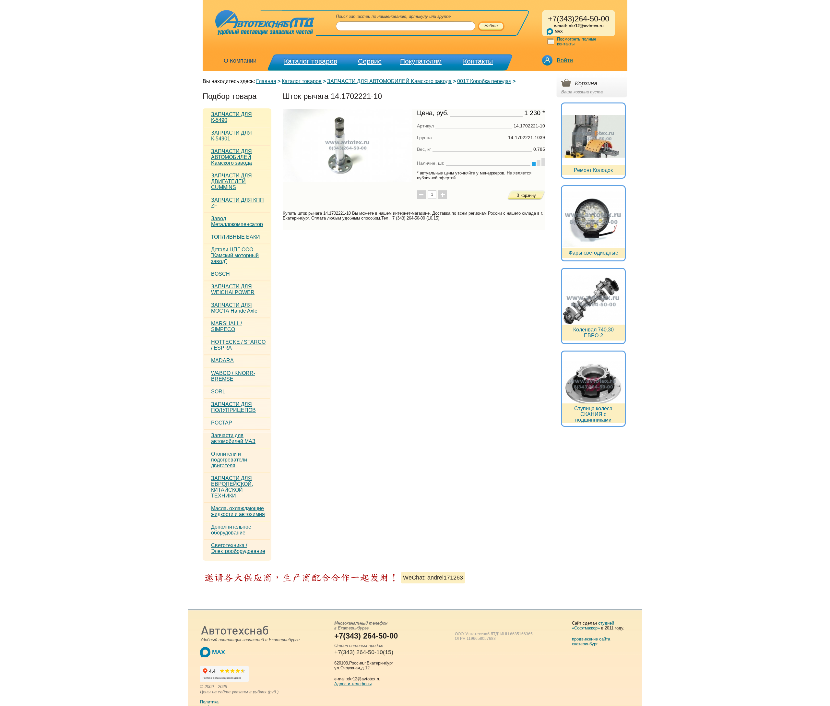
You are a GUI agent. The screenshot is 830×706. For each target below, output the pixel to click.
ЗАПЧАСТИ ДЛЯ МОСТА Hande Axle (234, 308)
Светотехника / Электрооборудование (238, 548)
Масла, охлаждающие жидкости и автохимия (238, 511)
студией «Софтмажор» (593, 625)
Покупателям (421, 61)
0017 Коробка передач (484, 81)
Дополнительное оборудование (231, 529)
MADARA (222, 360)
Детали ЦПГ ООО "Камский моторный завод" (235, 255)
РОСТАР (221, 422)
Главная (266, 81)
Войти (565, 60)
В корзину (526, 195)
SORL (218, 391)
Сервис (370, 61)
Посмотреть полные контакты (576, 41)
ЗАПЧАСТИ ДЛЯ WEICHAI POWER (233, 289)
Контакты (478, 61)
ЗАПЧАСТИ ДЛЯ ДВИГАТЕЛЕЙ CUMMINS (231, 181)
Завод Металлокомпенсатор (237, 221)
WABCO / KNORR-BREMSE (233, 376)
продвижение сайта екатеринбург (591, 641)
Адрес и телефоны (353, 683)
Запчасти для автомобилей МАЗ (233, 438)
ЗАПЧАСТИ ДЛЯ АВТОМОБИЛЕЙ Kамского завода (389, 81)
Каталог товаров (310, 61)
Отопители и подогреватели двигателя (229, 459)
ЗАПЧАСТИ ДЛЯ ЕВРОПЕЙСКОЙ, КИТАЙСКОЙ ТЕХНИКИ (232, 486)
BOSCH (220, 274)
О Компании (240, 60)
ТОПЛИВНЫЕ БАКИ (235, 237)
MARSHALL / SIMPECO (226, 326)
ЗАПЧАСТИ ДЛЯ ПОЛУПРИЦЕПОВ (233, 407)
